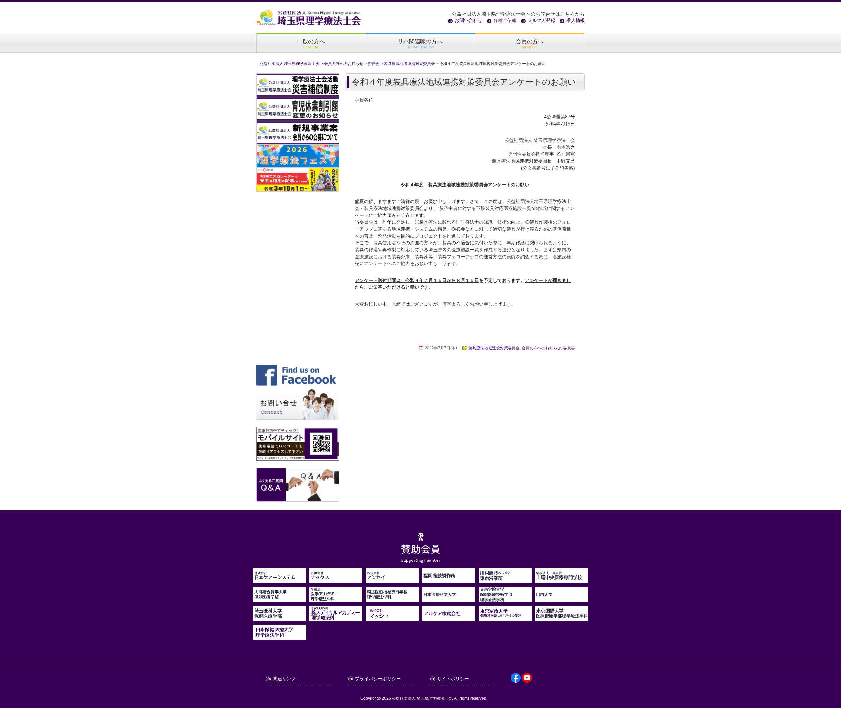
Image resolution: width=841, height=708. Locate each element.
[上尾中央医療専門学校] (561, 579)
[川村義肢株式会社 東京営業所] (505, 579)
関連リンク (284, 678)
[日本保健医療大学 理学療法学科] (279, 632)
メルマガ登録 (541, 20)
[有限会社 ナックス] (336, 579)
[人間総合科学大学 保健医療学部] (279, 598)
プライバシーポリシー (378, 678)
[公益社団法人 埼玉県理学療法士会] (308, 17)
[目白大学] (561, 598)
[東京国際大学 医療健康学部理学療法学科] (561, 617)
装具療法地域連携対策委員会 (494, 348)
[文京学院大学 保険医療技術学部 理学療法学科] (505, 598)
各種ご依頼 (504, 20)
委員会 (569, 348)
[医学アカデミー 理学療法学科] (336, 598)
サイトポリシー (453, 678)
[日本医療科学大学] (448, 598)
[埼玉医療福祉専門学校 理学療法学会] (392, 598)
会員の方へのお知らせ (541, 348)
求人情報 (575, 20)
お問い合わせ (468, 20)
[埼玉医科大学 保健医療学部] (279, 617)
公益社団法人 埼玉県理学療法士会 (422, 698)
